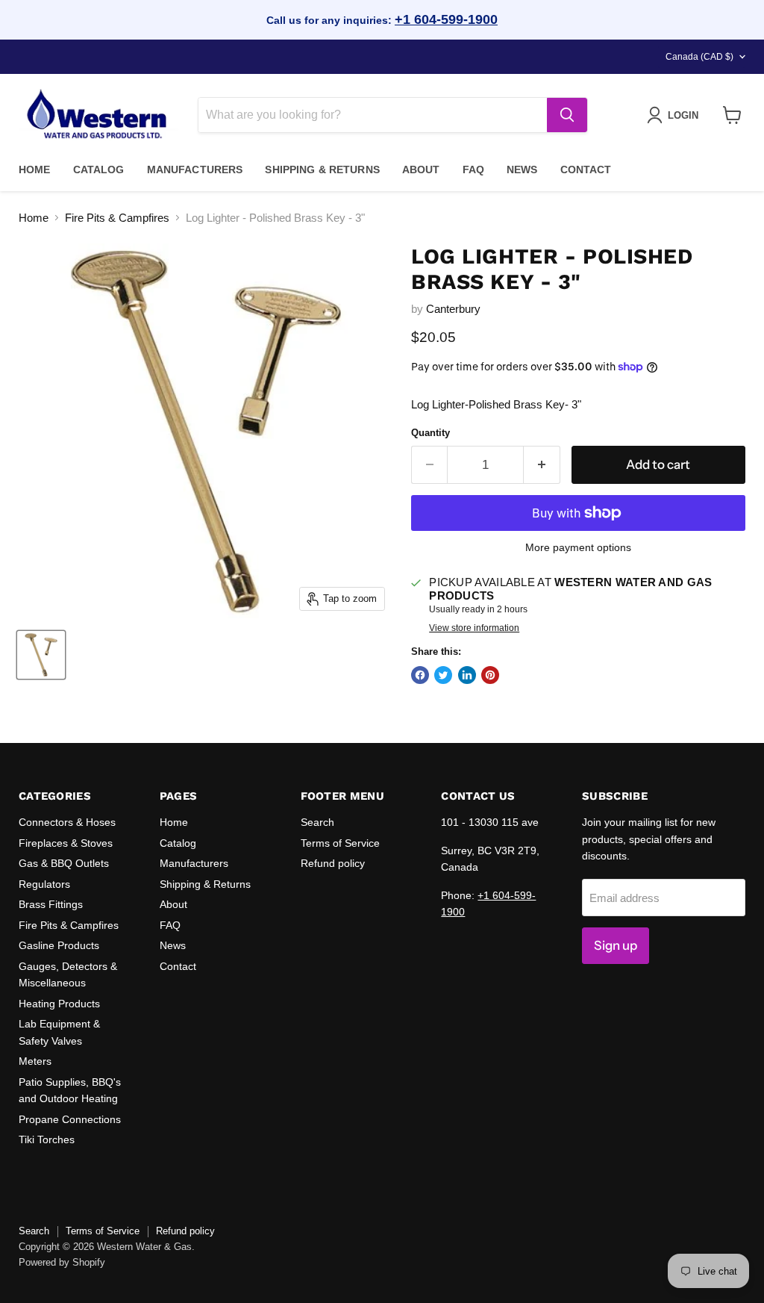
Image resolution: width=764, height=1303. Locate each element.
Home (35, 169)
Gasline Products (59, 945)
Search (317, 822)
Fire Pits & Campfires (117, 217)
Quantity (430, 432)
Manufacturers (195, 169)
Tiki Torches (47, 1139)
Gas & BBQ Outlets (64, 863)
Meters (35, 1061)
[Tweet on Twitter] (443, 675)
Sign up (615, 945)
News (522, 169)
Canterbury (453, 308)
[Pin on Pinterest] (490, 675)
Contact (586, 169)
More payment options (578, 547)
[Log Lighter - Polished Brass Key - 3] (41, 655)
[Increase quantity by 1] (542, 465)
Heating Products (59, 1004)
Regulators (44, 884)
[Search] (567, 115)
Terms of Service (340, 843)
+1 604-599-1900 (446, 19)
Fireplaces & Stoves (66, 843)
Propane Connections (70, 1119)
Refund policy (333, 863)
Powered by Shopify (62, 1262)
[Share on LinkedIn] (467, 675)
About (421, 169)
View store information (474, 628)
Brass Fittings (51, 904)
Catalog (99, 169)
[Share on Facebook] (420, 675)
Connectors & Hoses (67, 822)
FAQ (473, 169)
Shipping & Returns (322, 169)
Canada (699, 57)
